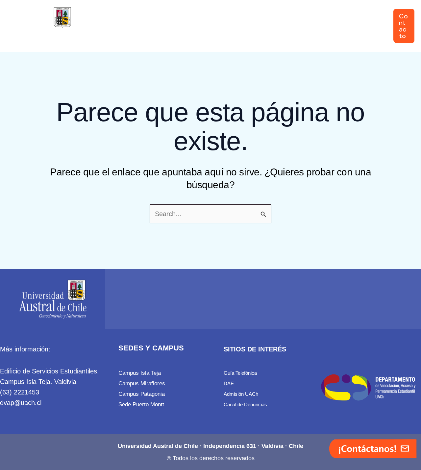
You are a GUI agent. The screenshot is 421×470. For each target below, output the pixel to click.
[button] (143, 26)
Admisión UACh (241, 394)
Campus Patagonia (141, 394)
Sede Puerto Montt (141, 404)
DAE (229, 383)
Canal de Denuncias (245, 404)
